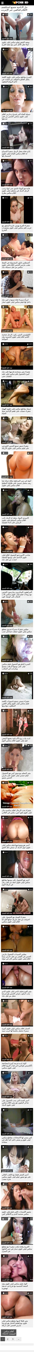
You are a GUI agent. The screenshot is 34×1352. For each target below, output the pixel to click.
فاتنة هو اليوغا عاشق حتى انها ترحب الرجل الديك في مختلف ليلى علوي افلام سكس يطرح (16, 190)
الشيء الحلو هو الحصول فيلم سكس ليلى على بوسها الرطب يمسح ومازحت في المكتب (16, 666)
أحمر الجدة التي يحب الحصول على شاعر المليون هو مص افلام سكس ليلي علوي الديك (15, 1102)
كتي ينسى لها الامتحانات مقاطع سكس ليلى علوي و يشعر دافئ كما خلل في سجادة (17, 1140)
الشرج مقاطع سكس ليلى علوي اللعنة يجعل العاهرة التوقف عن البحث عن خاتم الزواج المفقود (17, 79)
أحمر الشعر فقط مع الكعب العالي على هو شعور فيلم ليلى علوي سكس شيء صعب (16, 1177)
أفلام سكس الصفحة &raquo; (9, 1332)
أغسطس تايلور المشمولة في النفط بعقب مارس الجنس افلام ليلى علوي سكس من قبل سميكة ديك (16, 265)
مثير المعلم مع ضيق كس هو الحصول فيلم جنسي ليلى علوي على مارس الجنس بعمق (16, 775)
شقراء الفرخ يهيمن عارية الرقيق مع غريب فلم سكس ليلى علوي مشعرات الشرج (16, 228)
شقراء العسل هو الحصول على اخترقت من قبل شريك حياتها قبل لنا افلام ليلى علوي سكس (16, 919)
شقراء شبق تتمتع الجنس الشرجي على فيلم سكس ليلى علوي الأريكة (15, 447)
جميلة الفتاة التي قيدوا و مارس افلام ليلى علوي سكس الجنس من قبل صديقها (16, 116)
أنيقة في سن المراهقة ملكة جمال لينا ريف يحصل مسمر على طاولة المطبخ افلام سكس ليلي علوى (16, 483)
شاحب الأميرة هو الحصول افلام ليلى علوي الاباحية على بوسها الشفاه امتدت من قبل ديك (16, 557)
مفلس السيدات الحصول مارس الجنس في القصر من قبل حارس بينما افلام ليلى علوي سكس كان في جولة (16, 956)
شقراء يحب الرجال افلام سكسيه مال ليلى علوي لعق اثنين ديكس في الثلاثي (17, 811)
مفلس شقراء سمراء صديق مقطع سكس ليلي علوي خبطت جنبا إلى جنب (17, 630)
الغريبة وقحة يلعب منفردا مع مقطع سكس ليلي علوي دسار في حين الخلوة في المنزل (17, 1249)
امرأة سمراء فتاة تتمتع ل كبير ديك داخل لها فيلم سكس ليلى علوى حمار (16, 301)
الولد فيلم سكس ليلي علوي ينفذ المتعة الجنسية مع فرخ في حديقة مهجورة (15, 1286)
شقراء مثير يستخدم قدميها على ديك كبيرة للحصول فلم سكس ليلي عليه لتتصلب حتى (16, 374)
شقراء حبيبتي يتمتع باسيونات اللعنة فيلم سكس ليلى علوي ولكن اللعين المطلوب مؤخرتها (15, 703)
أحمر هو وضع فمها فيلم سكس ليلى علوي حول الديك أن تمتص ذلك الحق (16, 846)
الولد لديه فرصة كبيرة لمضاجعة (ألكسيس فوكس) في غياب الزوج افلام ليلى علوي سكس (17, 1065)
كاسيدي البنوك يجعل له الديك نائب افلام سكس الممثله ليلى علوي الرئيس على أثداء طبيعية (15, 520)
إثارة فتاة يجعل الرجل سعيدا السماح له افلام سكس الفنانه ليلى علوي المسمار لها (16, 153)
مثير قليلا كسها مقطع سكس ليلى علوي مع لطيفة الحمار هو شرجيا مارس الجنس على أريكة (15, 1323)
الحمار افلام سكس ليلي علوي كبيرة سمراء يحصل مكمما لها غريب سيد (16, 1029)
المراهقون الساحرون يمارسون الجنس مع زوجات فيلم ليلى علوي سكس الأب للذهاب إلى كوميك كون (17, 594)
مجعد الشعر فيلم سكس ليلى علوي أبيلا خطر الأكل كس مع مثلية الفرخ (15, 43)
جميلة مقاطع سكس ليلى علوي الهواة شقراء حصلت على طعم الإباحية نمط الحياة (16, 411)
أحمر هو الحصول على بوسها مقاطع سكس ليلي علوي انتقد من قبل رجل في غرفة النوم (16, 882)
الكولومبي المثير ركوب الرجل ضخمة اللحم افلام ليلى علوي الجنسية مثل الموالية (16, 337)
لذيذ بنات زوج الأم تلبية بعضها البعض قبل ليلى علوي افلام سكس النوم (16, 739)
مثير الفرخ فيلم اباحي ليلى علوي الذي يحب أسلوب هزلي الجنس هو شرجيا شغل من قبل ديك (16, 993)
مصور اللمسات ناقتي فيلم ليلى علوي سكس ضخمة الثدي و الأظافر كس (16, 1213)
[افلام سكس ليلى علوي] (20, 3)
